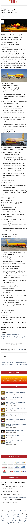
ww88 (7, 517)
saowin (7, 521)
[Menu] (26, 3)
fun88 (15, 513)
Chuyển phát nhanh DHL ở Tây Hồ (15, 430)
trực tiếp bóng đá (14, 519)
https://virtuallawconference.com (10, 334)
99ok (16, 521)
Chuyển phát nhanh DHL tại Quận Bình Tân (15, 441)
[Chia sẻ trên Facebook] (9, 344)
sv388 (13, 523)
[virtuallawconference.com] (14, 2)
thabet (25, 513)
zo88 (12, 521)
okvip (3, 515)
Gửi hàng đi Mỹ (4, 8)
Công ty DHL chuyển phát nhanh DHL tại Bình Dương (16, 424)
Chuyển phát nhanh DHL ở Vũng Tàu (16, 409)
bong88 (13, 511)
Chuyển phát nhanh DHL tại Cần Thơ (16, 414)
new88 (20, 513)
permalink (8, 351)
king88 (25, 517)
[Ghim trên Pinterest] (18, 344)
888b (3, 521)
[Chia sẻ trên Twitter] (12, 344)
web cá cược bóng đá (16, 517)
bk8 (21, 519)
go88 (9, 523)
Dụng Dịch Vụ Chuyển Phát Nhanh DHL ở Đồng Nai (15, 403)
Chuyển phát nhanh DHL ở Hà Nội (15, 436)
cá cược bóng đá (11, 515)
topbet (22, 523)
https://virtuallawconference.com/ (17, 497)
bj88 (3, 519)
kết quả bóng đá (21, 511)
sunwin (24, 515)
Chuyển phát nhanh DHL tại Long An (16, 392)
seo (19, 16)
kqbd (7, 519)
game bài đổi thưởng (7, 513)
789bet (19, 515)
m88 (17, 523)
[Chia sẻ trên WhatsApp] (7, 344)
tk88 (24, 519)
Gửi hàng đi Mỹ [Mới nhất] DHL (14, 397)
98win (3, 517)
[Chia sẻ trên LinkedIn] (21, 344)
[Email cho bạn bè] (15, 344)
